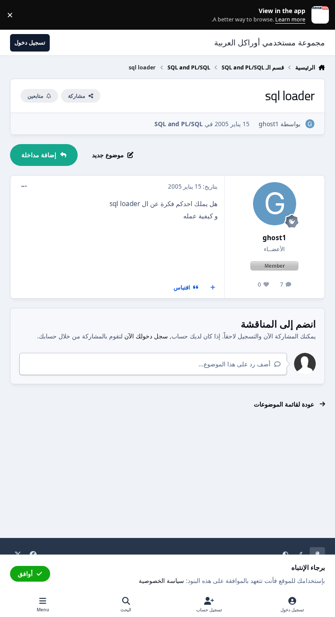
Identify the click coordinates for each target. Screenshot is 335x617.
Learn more (318, 15)
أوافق (25, 573)
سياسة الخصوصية (161, 580)
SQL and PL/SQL (178, 124)
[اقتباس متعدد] (213, 288)
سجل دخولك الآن (146, 336)
